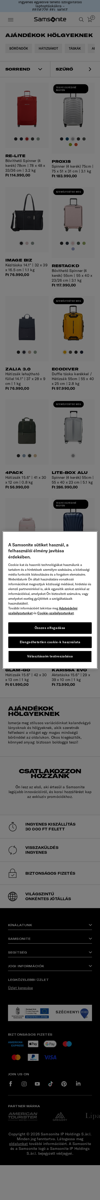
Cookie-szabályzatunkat (55, 613)
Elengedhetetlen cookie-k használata (50, 642)
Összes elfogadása (50, 628)
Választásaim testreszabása (50, 656)
